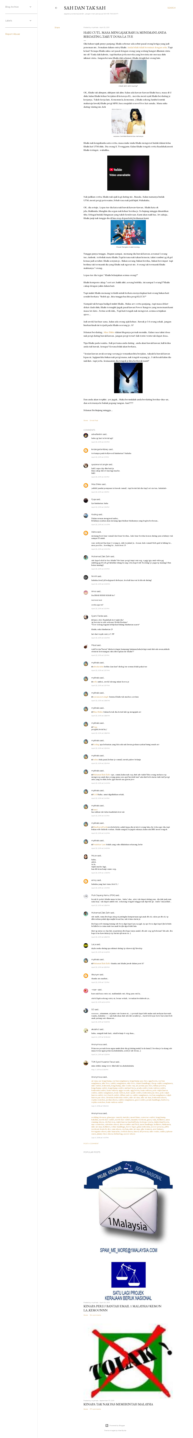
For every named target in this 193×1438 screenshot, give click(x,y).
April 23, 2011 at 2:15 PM (100, 492)
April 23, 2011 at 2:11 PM (100, 457)
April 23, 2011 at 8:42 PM (100, 1002)
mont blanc (135, 1117)
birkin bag (118, 1134)
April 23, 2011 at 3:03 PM (100, 584)
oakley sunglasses (118, 1083)
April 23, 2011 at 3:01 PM (100, 569)
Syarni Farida (97, 616)
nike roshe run (128, 1085)
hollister (161, 1119)
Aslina (94, 532)
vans (154, 1119)
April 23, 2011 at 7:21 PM (100, 982)
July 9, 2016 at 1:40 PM (100, 1138)
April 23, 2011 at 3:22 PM (100, 638)
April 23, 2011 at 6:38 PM (100, 937)
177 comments (95, 1409)
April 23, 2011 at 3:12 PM (100, 609)
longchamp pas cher (138, 1081)
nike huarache (113, 1131)
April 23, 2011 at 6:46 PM (100, 952)
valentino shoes (112, 1124)
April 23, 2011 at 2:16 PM (100, 507)
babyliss (94, 1119)
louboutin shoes (159, 1097)
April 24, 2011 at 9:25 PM (100, 1054)
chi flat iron (110, 1122)
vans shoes (116, 1129)
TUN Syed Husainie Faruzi (103, 1062)
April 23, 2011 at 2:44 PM (100, 524)
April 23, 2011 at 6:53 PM (100, 967)
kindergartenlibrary (99, 449)
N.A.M (94, 576)
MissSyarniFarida (100, 827)
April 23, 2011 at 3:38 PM (100, 701)
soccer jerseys (157, 1127)
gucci (149, 1119)
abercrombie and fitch (129, 1124)
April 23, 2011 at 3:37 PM (100, 670)
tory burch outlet (111, 1095)
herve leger (131, 1127)
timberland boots (161, 1122)
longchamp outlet (99, 1088)
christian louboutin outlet (117, 1097)
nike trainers (146, 1129)
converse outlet (148, 1117)
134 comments (95, 1315)
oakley (162, 1131)
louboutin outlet (98, 1090)
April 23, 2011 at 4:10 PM (100, 888)
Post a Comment (91, 1143)
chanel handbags (143, 1083)
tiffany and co (126, 1095)
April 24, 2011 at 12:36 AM (100, 1037)
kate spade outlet (134, 1093)
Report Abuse (12, 34)
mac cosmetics (97, 1124)
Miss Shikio (109, 332)
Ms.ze (94, 855)
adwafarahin (96, 434)
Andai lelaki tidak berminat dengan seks (147, 47)
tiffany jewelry (159, 1085)
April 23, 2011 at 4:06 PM (100, 873)
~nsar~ (94, 990)
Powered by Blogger (117, 1425)
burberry (165, 1100)
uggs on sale (124, 1090)
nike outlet (96, 1085)
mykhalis (95, 663)
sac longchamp (105, 1081)
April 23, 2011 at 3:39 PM (100, 748)
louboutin (106, 1085)
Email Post (94, 420)
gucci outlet (140, 1100)
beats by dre (105, 1129)
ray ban (125, 1129)
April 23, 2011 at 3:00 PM (100, 549)
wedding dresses (98, 1117)
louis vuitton (112, 1090)
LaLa (93, 944)
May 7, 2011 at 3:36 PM (99, 1070)
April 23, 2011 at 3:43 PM (100, 848)
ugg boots (152, 1081)
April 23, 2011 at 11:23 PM (100, 1022)
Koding (94, 514)
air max (94, 1081)
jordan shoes (112, 1100)
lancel (136, 1131)
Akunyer (95, 974)
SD (92, 1009)
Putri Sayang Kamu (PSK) (103, 895)
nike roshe (154, 1131)
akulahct (95, 1029)
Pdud (93, 645)
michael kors (130, 1088)
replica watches (98, 1100)
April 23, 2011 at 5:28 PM (100, 905)
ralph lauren (121, 1122)
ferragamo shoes (98, 1131)
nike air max (134, 1097)
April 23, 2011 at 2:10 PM (100, 442)
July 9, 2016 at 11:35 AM (100, 1106)
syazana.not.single (99, 464)
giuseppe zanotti (114, 1117)
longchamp (116, 1085)
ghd (139, 1127)
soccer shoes (129, 1134)
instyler (126, 1117)
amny (94, 880)
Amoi (93, 591)
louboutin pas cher (150, 1093)
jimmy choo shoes (105, 1134)
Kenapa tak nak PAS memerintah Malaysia (118, 1404)
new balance (158, 1129)
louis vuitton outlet (156, 1088)
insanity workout (138, 1119)
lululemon (166, 1124)
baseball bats (133, 1122)
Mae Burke (122, 1430)
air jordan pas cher (144, 1085)
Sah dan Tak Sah (85, 8)
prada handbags (153, 1100)
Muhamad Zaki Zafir (100, 556)
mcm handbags (146, 1124)
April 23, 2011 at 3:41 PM (100, 798)
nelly (95, 682)
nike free (106, 1083)
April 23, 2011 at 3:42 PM (100, 833)
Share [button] (57, 27)
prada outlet (142, 1088)
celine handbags (118, 1127)
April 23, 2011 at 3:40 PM (100, 783)
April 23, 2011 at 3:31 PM (100, 655)
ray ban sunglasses (121, 1081)
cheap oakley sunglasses (162, 1083)
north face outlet (106, 1119)
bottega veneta (146, 1122)
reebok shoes (127, 1131)
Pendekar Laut (99, 844)
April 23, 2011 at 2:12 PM (100, 477)
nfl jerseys (144, 1131)
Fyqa (93, 499)
